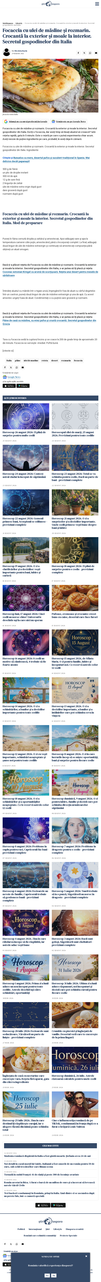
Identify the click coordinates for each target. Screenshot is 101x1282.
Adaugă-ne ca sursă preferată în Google (28, 121)
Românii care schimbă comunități (40, 1235)
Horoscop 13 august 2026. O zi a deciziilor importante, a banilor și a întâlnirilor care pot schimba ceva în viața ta (73, 711)
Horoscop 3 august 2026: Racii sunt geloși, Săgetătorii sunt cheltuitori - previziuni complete (72, 942)
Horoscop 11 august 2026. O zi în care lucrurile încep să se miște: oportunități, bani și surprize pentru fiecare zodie (75, 757)
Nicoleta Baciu (21, 51)
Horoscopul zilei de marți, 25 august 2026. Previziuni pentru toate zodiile (73, 434)
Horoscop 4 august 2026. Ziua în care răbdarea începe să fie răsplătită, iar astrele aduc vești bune (24, 942)
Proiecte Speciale (68, 1235)
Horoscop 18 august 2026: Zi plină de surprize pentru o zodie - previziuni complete (73, 569)
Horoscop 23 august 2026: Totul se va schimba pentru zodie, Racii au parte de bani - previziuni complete (75, 477)
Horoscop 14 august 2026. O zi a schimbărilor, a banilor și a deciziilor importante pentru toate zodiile (24, 709)
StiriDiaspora (8, 23)
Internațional (35, 1229)
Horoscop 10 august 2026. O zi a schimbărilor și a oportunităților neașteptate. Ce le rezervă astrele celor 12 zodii (26, 803)
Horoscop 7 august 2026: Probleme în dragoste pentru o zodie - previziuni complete (74, 849)
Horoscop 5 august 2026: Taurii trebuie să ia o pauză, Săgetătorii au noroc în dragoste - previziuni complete (75, 894)
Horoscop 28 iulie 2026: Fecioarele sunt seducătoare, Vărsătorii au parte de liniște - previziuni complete (26, 1034)
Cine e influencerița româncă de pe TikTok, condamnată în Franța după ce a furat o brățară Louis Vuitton (75, 1123)
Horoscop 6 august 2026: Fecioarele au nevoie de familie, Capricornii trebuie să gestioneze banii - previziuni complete (25, 895)
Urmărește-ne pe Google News (71, 121)
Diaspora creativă (74, 1229)
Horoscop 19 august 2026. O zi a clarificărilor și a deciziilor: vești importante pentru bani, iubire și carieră (22, 571)
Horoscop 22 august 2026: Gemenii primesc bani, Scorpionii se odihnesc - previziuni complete (25, 521)
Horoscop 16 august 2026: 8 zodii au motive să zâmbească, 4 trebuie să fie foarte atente (24, 661)
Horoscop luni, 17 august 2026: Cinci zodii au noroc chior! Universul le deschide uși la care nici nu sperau (24, 617)
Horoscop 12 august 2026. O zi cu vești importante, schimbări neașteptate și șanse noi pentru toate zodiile (25, 757)
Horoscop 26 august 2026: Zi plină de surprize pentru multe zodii (24, 434)
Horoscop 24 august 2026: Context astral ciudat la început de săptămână (24, 475)
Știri (48, 1229)
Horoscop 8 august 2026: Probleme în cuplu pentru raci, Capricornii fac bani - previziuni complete (26, 849)
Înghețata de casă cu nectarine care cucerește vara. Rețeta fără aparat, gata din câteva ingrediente (26, 1079)
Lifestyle (19, 23)
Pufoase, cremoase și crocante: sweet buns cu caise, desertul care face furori (75, 615)
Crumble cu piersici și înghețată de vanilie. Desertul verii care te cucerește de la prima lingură (75, 1034)
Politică (21, 1229)
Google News (13, 377)
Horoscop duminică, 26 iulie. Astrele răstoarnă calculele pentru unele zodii (74, 1077)
